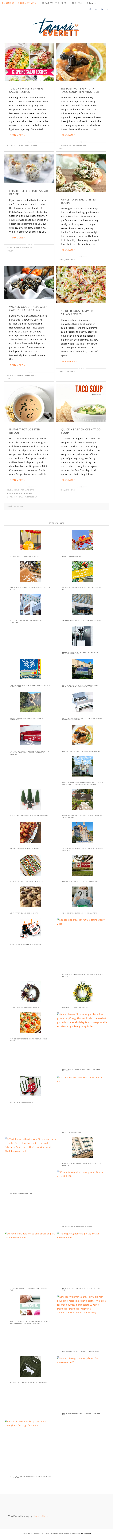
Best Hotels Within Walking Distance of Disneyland (26, 621)
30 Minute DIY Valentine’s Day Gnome (77, 1227)
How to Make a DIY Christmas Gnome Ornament (29, 815)
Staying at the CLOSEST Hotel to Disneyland (80, 882)
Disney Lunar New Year (71, 556)
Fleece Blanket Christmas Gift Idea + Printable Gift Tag (81, 1070)
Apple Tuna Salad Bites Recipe (78, 201)
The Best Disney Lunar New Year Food (25, 556)
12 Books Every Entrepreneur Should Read (79, 913)
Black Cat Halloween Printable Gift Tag (26, 944)
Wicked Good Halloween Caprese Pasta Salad (28, 308)
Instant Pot (70, 145)
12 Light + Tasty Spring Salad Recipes (26, 90)
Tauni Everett (56, 26)
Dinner (61, 145)
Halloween (11, 375)
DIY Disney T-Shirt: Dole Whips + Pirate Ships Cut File (29, 1289)
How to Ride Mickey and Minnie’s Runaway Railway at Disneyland (30, 686)
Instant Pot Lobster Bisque (24, 431)
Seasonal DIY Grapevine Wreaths (75, 1007)
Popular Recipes (25, 493)
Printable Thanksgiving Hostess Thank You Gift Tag (81, 1289)
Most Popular (12, 493)
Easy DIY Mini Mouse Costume (21, 1102)
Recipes (10, 145)
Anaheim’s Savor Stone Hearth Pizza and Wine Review (28, 1040)
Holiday (20, 375)
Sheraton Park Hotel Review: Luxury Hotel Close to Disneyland (82, 816)
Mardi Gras (29, 490)
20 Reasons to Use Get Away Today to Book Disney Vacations (82, 849)
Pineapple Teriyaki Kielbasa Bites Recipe (25, 849)
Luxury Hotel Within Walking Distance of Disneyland (27, 719)
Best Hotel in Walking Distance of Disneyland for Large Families (30, 1477)
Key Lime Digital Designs (68, 1533)
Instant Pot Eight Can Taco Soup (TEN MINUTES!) (80, 90)
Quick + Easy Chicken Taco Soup (81, 431)
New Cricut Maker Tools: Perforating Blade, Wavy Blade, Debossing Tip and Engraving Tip (30, 1322)
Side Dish (17, 247)
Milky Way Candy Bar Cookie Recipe (24, 913)
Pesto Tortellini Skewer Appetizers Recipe (27, 882)
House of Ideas (41, 1516)
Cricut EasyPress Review (71, 1132)
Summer (10, 251)
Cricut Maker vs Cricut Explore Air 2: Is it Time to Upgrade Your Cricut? (82, 719)
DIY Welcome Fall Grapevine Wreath (24, 1007)
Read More (16, 135)
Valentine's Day (31, 497)
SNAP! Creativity (42, 1533)
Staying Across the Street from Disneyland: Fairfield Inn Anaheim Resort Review (80, 686)
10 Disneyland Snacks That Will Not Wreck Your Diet (81, 588)
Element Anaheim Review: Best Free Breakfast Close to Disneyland (80, 653)
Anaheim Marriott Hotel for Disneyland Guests (81, 621)
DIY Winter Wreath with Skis (21, 1194)
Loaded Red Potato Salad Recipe (28, 192)
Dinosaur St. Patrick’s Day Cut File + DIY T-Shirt (29, 1383)
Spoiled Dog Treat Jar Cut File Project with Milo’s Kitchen (82, 975)
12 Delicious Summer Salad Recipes (77, 312)
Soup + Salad (19, 145)
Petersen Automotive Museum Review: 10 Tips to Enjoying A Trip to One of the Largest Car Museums (29, 752)
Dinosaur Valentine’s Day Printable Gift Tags (80, 1351)
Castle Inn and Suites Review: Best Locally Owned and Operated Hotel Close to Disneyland (82, 783)
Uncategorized (31, 145)
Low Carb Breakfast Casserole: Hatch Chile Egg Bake (81, 1414)
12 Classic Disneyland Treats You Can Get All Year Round (30, 588)
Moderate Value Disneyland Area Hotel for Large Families (82, 1164)
